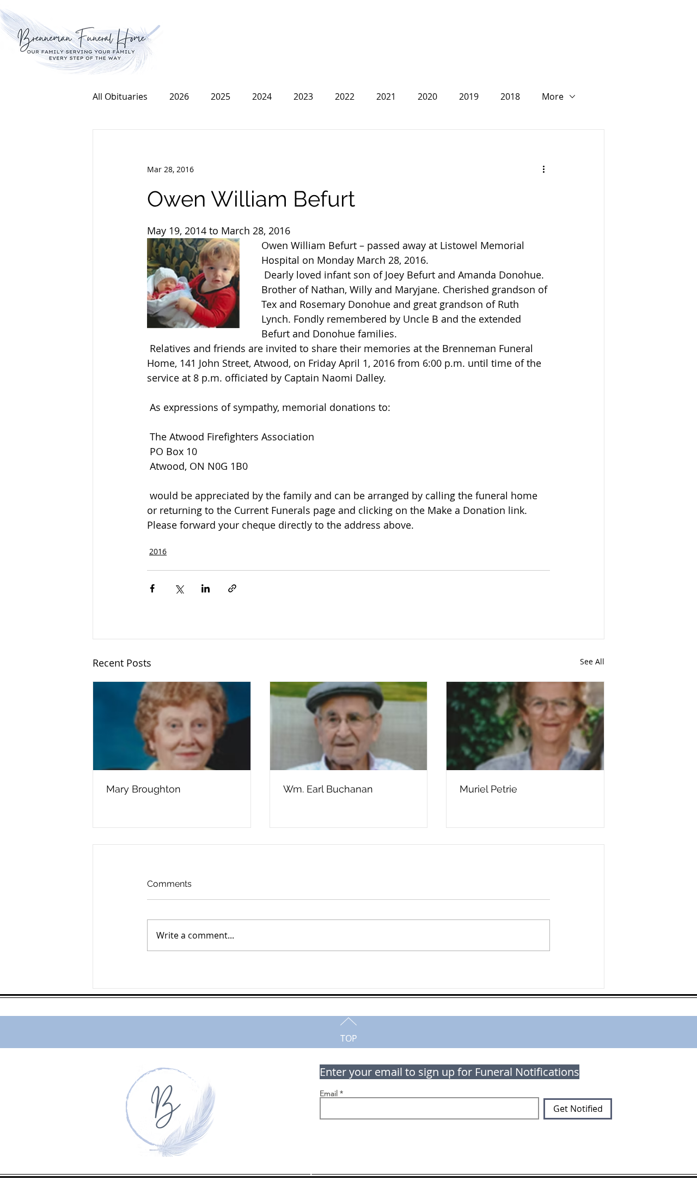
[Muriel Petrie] (525, 726)
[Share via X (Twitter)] (179, 588)
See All (592, 661)
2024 (262, 96)
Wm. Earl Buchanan (328, 789)
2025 (220, 96)
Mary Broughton (143, 789)
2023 (303, 96)
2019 (469, 96)
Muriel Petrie (488, 789)
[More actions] (543, 169)
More (553, 96)
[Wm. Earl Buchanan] (348, 726)
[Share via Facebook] (152, 588)
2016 (158, 551)
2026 (179, 96)
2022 (344, 96)
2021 (386, 96)
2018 (510, 96)
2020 (427, 96)
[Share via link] (232, 588)
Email (329, 1093)
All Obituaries (120, 96)
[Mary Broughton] (171, 726)
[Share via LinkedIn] (205, 588)
